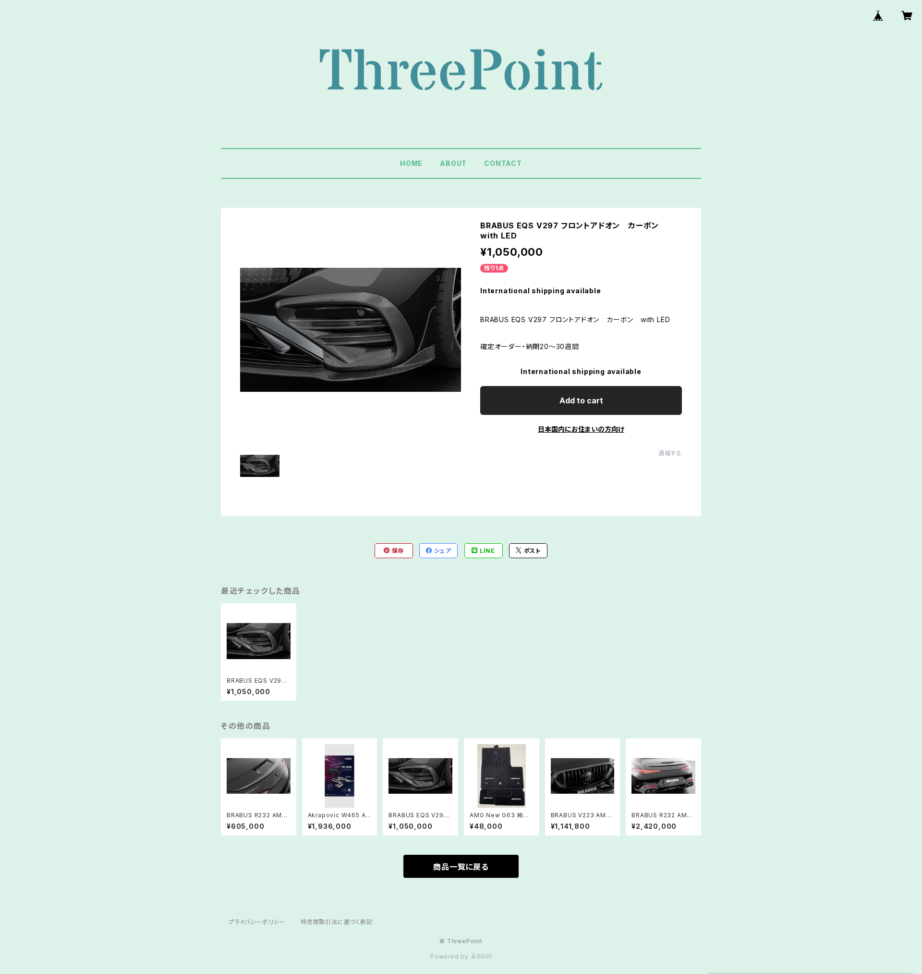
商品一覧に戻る (461, 867)
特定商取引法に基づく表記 (337, 921)
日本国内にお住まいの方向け (581, 429)
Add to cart (581, 400)
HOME (411, 163)
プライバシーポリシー (257, 921)
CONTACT (503, 163)
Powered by (450, 956)
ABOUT (453, 163)
